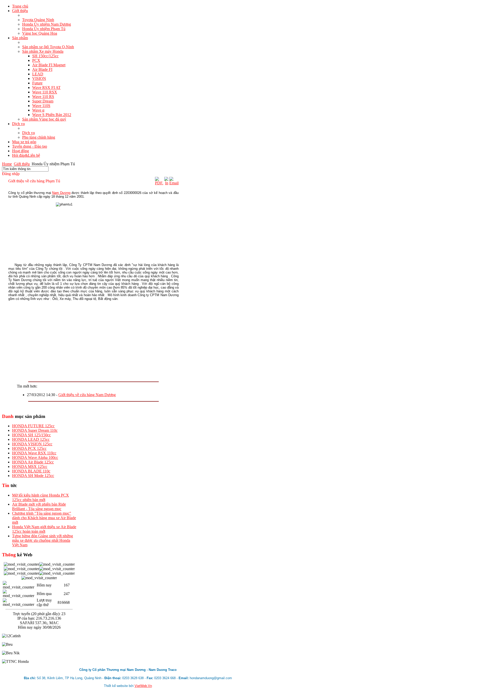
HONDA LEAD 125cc (31, 439)
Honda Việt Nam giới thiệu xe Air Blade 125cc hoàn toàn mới (44, 529)
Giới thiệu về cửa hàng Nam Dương (87, 395)
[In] (166, 183)
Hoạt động (20, 151)
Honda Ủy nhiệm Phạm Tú (43, 29)
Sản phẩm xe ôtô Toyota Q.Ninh (48, 47)
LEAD (37, 74)
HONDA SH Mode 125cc (33, 475)
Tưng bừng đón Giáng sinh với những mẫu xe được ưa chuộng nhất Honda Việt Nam (42, 540)
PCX (36, 60)
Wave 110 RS (43, 96)
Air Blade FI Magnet (48, 65)
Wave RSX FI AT (46, 87)
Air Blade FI (42, 69)
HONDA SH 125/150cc (31, 435)
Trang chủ (20, 6)
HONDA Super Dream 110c (35, 430)
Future (37, 83)
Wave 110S (41, 105)
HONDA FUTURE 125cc (33, 426)
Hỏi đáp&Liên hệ (26, 155)
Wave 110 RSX (44, 92)
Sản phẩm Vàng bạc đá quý (44, 119)
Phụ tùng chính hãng (38, 137)
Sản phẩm (20, 38)
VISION (39, 78)
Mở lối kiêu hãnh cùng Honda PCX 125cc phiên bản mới (40, 497)
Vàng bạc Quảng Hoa (39, 33)
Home (7, 164)
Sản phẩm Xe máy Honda (42, 51)
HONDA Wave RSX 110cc (34, 453)
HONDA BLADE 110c (31, 471)
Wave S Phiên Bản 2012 (51, 115)
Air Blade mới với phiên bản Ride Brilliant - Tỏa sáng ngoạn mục (39, 506)
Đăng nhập (11, 174)
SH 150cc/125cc (45, 56)
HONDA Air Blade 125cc (33, 462)
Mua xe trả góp (24, 142)
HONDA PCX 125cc (29, 448)
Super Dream (42, 101)
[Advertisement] (93, 340)
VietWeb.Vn (143, 686)
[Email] (174, 183)
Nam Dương (61, 193)
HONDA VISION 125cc (32, 444)
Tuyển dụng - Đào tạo (29, 146)
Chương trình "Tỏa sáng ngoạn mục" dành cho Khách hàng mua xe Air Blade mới (44, 517)
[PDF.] (159, 183)
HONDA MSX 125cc (29, 466)
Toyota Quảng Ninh (38, 20)
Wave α (38, 110)
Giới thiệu (20, 11)
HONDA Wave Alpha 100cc (35, 457)
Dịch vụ (18, 124)
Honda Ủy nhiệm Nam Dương (46, 24)
